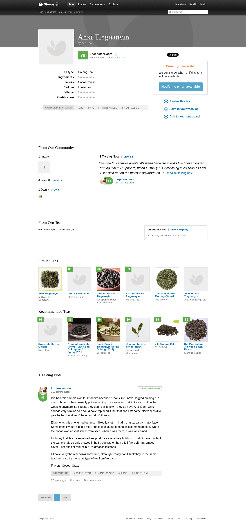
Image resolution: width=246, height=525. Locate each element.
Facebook (159, 518)
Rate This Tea (117, 57)
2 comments (94, 480)
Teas (71, 4)
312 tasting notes (125, 182)
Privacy (189, 518)
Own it (57, 189)
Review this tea (179, 101)
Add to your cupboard (184, 116)
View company (179, 229)
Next (65, 497)
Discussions (97, 4)
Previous (46, 497)
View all (128, 156)
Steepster (51, 4)
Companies (50, 12)
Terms (179, 518)
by (85, 43)
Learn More (180, 4)
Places (82, 4)
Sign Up (193, 4)
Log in (203, 4)
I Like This (71, 480)
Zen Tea (62, 12)
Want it (58, 180)
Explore (113, 4)
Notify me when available (180, 86)
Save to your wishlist (183, 108)
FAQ (149, 518)
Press (141, 518)
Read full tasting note (179, 173)
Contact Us (201, 518)
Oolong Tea (85, 72)
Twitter (170, 518)
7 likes (76, 480)
